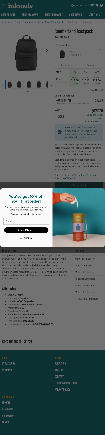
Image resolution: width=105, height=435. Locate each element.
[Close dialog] (102, 191)
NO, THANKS (26, 238)
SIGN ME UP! (26, 230)
